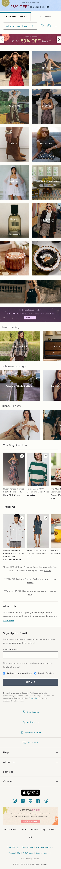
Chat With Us (33, 743)
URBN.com (28, 853)
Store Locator (33, 712)
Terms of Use (27, 847)
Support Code (42, 853)
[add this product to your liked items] (21, 456)
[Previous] (3, 39)
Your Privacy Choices (30, 859)
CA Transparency (43, 847)
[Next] (58, 39)
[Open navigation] (56, 26)
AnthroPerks (32, 722)
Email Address (10, 649)
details (47, 570)
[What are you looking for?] (33, 26)
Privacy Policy (34, 698)
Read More (8, 620)
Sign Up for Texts (33, 732)
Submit (30, 682)
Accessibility (14, 853)
